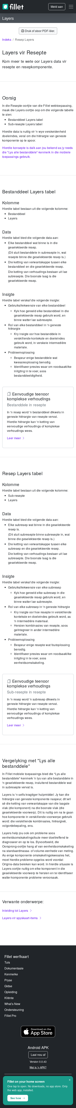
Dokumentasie (13, 968)
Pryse (8, 980)
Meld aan (57, 6)
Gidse (8, 986)
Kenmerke (11, 974)
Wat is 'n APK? (38, 1067)
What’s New (12, 1004)
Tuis (7, 962)
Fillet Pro (10, 1015)
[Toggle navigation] (71, 6)
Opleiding (10, 992)
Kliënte (9, 998)
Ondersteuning (14, 1010)
